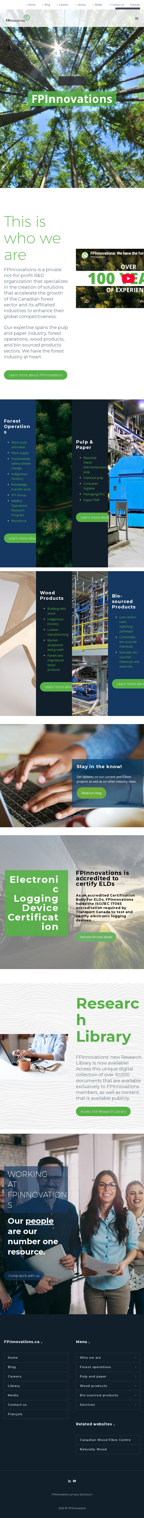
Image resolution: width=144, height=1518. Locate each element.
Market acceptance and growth (55, 645)
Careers (63, 4)
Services (87, 1405)
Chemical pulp (93, 478)
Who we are (90, 1357)
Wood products (93, 1386)
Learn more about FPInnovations (36, 374)
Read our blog (91, 793)
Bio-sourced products (99, 1395)
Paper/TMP (91, 500)
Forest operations (95, 1367)
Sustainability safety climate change (21, 463)
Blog (47, 4)
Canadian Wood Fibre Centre (105, 1440)
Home (31, 4)
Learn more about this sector (32, 538)
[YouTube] (74, 1480)
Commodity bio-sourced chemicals (127, 642)
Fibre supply (20, 453)
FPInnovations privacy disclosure (72, 1494)
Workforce (18, 521)
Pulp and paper (93, 1376)
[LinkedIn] (69, 1480)
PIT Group (18, 495)
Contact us (117, 4)
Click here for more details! (96, 937)
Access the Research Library (103, 1111)
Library (81, 4)
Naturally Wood (93, 1449)
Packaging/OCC (94, 494)
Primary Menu (136, 18)
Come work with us (24, 1275)
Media (98, 4)
